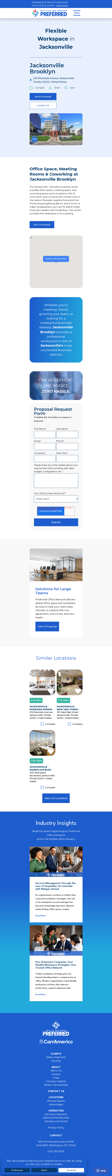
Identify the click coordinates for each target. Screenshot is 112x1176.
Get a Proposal (43, 96)
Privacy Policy (56, 1127)
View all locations (56, 798)
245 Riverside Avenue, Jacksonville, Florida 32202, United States (53, 80)
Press (56, 1077)
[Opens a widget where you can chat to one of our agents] (101, 1171)
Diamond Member (34, 139)
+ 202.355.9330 (56, 1151)
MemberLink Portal (56, 1121)
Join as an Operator (56, 1114)
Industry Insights (56, 1081)
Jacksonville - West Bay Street (68, 708)
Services (56, 1061)
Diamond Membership (56, 1117)
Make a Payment (56, 1057)
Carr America (56, 1041)
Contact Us (43, 105)
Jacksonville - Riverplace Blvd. (40, 768)
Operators (56, 1110)
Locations (56, 1097)
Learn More (62, 5)
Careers (56, 1074)
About (56, 1067)
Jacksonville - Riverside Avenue (41, 708)
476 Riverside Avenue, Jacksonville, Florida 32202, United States (41, 715)
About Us (56, 1070)
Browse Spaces (56, 1101)
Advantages (56, 1104)
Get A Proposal (41, 224)
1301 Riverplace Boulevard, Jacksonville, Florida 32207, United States (42, 777)
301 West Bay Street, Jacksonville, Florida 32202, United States (68, 715)
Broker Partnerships (56, 1085)
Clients (56, 1053)
